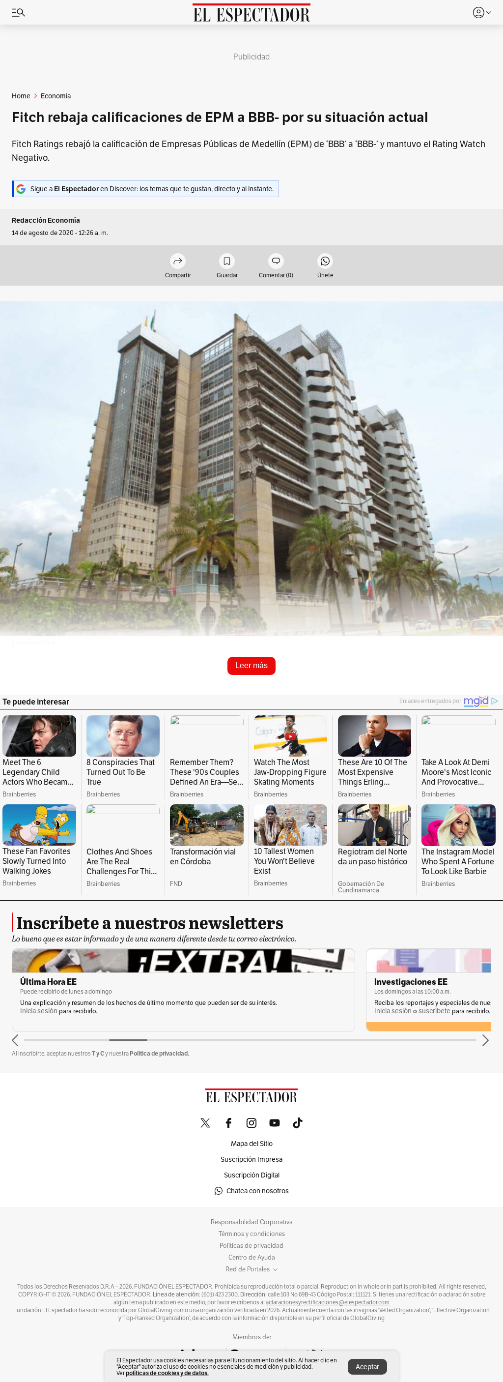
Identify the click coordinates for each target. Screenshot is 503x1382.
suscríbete (434, 1011)
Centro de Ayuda (251, 1257)
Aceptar (367, 1366)
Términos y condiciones (252, 1234)
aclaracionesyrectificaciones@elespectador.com (328, 1302)
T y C (98, 1053)
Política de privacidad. (159, 1053)
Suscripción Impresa (251, 1159)
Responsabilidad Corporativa (252, 1222)
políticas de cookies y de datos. (167, 1373)
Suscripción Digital (251, 1175)
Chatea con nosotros (257, 1190)
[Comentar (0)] (276, 261)
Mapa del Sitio (252, 1143)
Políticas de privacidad (251, 1245)
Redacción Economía (46, 220)
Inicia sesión (38, 1011)
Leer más (251, 665)
